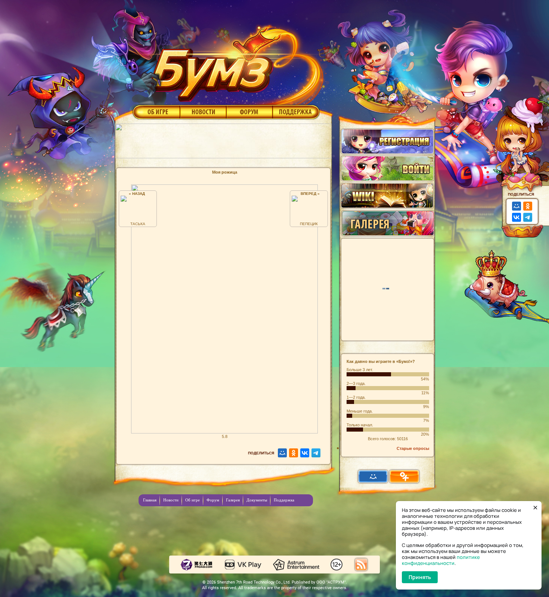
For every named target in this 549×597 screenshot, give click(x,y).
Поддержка (296, 111)
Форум (249, 111)
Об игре (155, 111)
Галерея (233, 500)
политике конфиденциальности (441, 560)
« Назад (138, 194)
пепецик (309, 224)
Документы (256, 500)
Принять (420, 577)
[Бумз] (234, 61)
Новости (203, 111)
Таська (137, 224)
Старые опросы (413, 448)
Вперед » (309, 194)
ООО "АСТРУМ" (331, 582)
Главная (149, 500)
